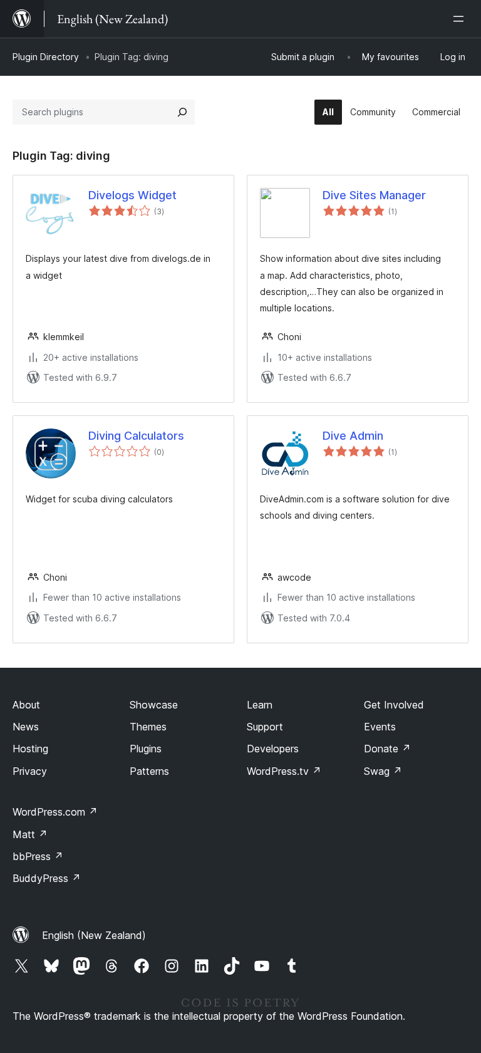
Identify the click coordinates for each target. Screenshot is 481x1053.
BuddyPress (47, 878)
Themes (148, 726)
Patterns (149, 771)
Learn (259, 704)
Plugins (146, 748)
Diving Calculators (136, 435)
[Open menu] (461, 19)
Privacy (30, 771)
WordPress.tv (284, 771)
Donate (387, 748)
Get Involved (394, 704)
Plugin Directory (46, 56)
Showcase (154, 704)
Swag (383, 771)
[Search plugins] (182, 112)
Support (265, 726)
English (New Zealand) (94, 935)
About (26, 704)
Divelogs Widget (132, 195)
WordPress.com (55, 812)
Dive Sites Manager (374, 195)
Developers (273, 748)
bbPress (38, 856)
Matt (30, 834)
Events (380, 726)
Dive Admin (353, 435)
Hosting (30, 748)
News (26, 726)
